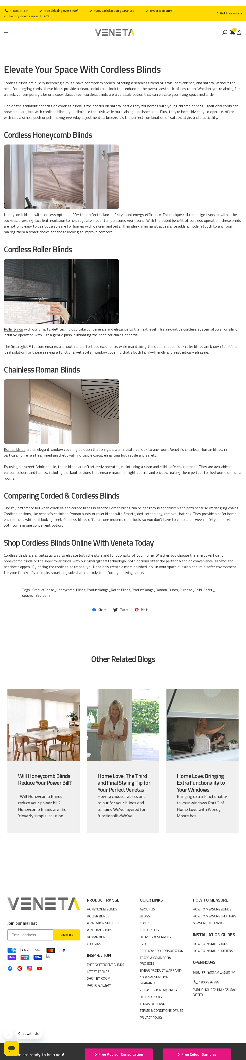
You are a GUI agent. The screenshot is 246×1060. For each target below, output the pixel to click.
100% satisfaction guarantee (113, 10)
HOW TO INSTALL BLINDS (210, 943)
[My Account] (239, 32)
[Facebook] (9, 968)
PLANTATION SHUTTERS (104, 923)
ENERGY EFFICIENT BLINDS (105, 964)
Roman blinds (14, 449)
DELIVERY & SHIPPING (155, 937)
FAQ (143, 943)
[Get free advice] (229, 13)
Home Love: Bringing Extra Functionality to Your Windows (201, 782)
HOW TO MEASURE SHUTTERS (214, 916)
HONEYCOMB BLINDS (102, 909)
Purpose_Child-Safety (196, 590)
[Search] (225, 32)
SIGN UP (67, 934)
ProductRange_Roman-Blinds (155, 590)
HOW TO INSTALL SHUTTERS (213, 950)
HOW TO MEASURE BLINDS (212, 909)
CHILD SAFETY (149, 930)
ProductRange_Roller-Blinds (108, 590)
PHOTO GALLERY (99, 985)
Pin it (144, 610)
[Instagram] (29, 968)
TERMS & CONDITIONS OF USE (161, 1010)
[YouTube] (39, 968)
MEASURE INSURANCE (208, 923)
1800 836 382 (18, 10)
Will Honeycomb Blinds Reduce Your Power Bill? (44, 779)
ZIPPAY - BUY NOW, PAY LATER (161, 989)
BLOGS (145, 916)
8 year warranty (160, 10)
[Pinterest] (19, 968)
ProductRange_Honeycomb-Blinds (59, 590)
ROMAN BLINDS (98, 937)
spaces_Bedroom (36, 595)
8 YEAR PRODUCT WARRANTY (161, 970)
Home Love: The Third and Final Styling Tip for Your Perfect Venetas (124, 782)
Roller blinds (13, 329)
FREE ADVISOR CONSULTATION (161, 950)
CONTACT (146, 923)
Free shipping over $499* (60, 10)
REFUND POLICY (151, 996)
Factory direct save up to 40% (28, 16)
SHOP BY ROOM (98, 978)
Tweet (124, 610)
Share (102, 610)
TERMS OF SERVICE (153, 1003)
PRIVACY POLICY (151, 1017)
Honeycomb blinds (18, 214)
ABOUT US (147, 909)
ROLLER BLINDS (98, 916)
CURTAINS (94, 943)
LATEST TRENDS (98, 971)
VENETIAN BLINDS (99, 930)
